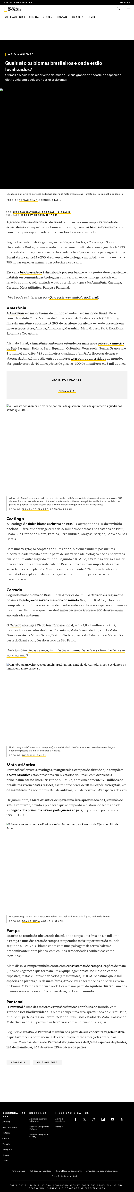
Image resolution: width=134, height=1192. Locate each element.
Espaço (5, 1155)
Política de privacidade (40, 1171)
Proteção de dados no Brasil (64, 1176)
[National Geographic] (5, 9)
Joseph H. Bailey (34, 755)
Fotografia (7, 1149)
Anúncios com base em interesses (101, 1171)
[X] (85, 1120)
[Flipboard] (104, 1120)
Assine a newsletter (18, 2)
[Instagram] (94, 1120)
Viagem (48, 17)
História (78, 17)
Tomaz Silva (28, 200)
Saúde (92, 17)
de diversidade (88, 358)
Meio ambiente (9, 1127)
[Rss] (123, 1120)
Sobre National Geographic (69, 1171)
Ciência (34, 17)
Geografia (18, 1062)
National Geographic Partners (39, 1127)
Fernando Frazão (35, 509)
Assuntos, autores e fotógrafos (38, 1120)
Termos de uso (18, 1171)
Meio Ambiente (15, 17)
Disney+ (125, 2)
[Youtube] (113, 1120)
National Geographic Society (39, 1135)
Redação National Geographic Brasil (42, 212)
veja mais (67, 391)
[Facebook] (76, 1120)
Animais (62, 17)
